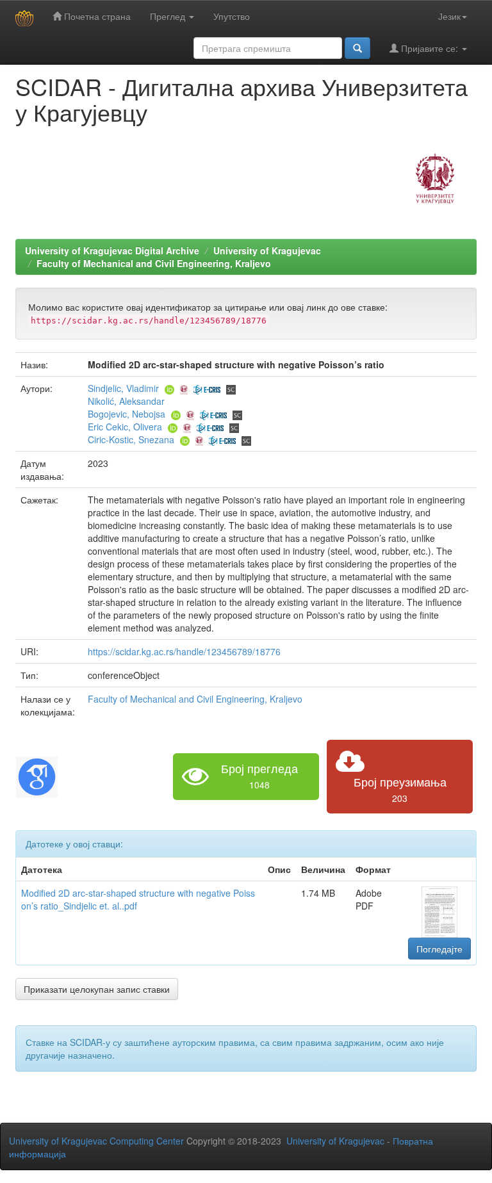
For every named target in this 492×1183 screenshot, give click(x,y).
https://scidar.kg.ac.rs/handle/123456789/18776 (184, 651)
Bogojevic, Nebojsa (126, 413)
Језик (449, 16)
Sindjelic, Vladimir (123, 388)
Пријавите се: (429, 48)
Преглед (169, 16)
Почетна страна (96, 16)
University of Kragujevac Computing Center (96, 1140)
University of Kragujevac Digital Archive (112, 250)
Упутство (231, 16)
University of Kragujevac (267, 250)
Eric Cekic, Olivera (125, 426)
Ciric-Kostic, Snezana (131, 439)
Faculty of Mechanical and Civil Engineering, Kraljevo (154, 263)
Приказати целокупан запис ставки (97, 989)
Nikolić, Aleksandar (126, 401)
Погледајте (439, 948)
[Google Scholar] (37, 775)
